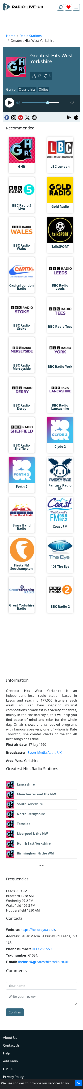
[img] (76, 7)
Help (6, 1053)
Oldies (43, 89)
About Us (10, 1037)
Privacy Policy (13, 1077)
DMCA (7, 1069)
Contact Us (11, 1045)
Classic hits (27, 89)
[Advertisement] (41, 23)
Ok (78, 1083)
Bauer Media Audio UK (44, 752)
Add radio (10, 1061)
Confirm (15, 1012)
